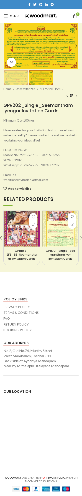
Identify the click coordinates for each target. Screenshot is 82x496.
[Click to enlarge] (11, 62)
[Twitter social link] (35, 4)
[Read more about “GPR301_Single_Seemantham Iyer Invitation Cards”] (72, 225)
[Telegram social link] (52, 4)
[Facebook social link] (29, 4)
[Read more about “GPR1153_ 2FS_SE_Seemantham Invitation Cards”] (33, 225)
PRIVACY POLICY (16, 307)
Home (7, 89)
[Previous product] (67, 95)
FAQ (6, 318)
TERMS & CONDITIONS (21, 312)
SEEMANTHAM (50, 89)
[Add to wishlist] (33, 217)
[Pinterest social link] (41, 4)
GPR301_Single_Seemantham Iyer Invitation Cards (60, 255)
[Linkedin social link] (46, 4)
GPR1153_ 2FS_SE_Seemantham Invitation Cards (22, 255)
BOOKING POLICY (17, 330)
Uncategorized (26, 89)
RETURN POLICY (16, 324)
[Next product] (76, 95)
